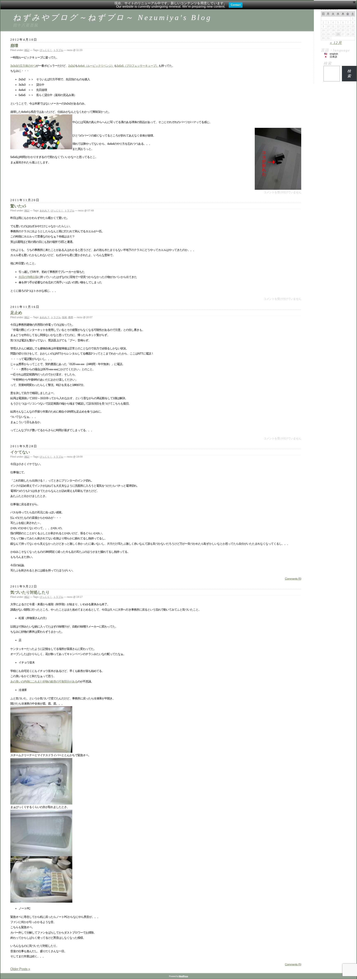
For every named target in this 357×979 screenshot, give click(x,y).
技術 (64, 317)
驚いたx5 (18, 206)
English (334, 53)
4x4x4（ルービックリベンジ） (96, 65)
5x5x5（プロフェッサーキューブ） (137, 65)
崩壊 (14, 45)
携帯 (70, 317)
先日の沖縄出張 (28, 277)
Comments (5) (293, 964)
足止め (16, 313)
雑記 (26, 50)
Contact (235, 4)
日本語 (333, 56)
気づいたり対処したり (30, 592)
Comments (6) (293, 578)
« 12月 (336, 43)
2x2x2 (71, 65)
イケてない (20, 452)
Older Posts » (20, 969)
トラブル (58, 50)
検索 (328, 63)
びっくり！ (46, 50)
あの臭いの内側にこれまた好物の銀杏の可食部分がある (43, 681)
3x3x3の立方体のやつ (23, 65)
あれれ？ (45, 210)
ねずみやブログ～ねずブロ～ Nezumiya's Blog (112, 17)
